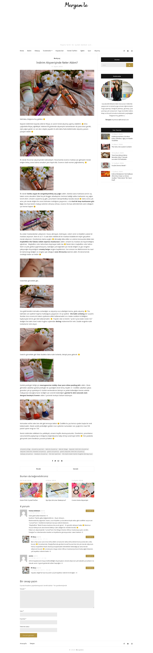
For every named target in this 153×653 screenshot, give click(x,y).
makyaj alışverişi (26, 454)
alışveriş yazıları (38, 449)
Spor (89, 51)
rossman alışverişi (41, 454)
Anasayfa (23, 643)
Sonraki (75, 469)
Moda (22, 51)
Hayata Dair (60, 51)
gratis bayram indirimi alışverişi (72, 451)
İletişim (32, 643)
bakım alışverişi (51, 449)
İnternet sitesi (24, 627)
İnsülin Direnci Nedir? (119, 165)
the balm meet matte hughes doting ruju (77, 454)
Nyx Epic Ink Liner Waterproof (56, 500)
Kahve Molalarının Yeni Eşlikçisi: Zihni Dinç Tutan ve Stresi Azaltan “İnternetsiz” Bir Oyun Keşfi (122, 177)
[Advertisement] (76, 26)
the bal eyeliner (55, 454)
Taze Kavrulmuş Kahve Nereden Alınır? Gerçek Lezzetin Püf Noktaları (119, 157)
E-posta (23, 619)
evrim (31, 556)
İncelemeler (47, 51)
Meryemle (80, 650)
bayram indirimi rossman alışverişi (33, 451)
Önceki (38, 469)
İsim (22, 611)
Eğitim (82, 51)
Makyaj (37, 51)
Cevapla (90, 511)
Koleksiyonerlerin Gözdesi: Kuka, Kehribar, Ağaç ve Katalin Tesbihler (122, 138)
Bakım (29, 51)
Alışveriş (97, 51)
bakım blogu (63, 449)
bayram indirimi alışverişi (78, 449)
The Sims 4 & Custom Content (121, 147)
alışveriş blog (25, 449)
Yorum (22, 589)
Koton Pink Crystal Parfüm (29, 500)
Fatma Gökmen (34, 511)
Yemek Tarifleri (72, 51)
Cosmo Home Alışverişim (80, 500)
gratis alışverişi (53, 451)
